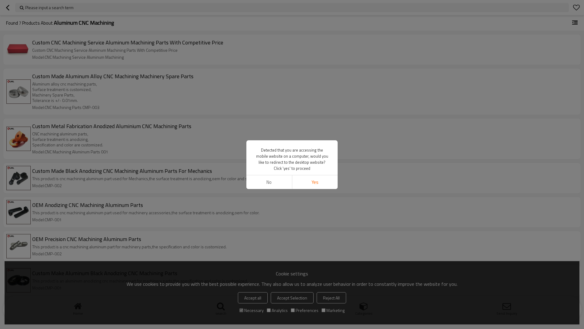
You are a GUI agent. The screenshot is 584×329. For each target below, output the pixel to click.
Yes (314, 182)
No (269, 182)
